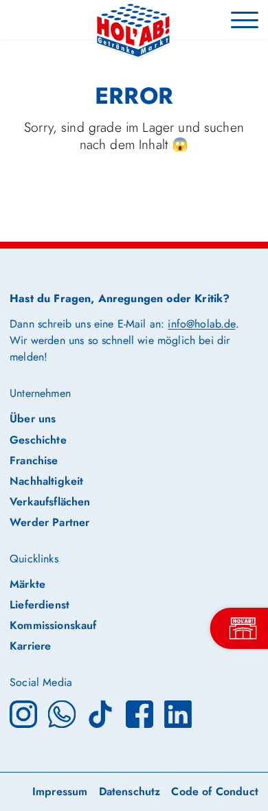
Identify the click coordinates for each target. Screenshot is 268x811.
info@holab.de (201, 324)
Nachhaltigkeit (46, 481)
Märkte (27, 584)
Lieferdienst (39, 605)
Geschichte (38, 440)
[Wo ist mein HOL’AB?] (243, 628)
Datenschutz (130, 791)
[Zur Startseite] (134, 19)
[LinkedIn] (178, 712)
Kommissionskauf (53, 625)
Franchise (34, 460)
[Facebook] (139, 712)
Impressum (59, 791)
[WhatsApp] (62, 712)
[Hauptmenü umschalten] (244, 19)
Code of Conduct (214, 791)
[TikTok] (100, 712)
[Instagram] (23, 712)
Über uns (33, 418)
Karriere (30, 646)
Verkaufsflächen (50, 502)
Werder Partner (49, 522)
